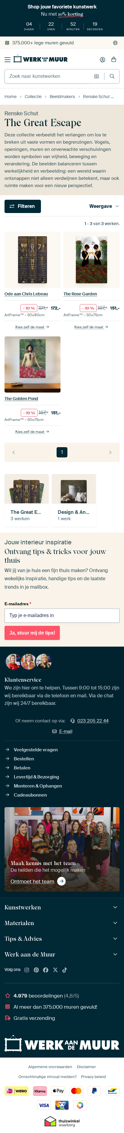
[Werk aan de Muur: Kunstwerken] (116, 907)
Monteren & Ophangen (38, 786)
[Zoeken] (112, 76)
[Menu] (7, 59)
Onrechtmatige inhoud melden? (47, 1076)
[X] (55, 970)
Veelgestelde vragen (36, 750)
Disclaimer (86, 1066)
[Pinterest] (36, 970)
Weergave (100, 206)
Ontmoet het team (32, 881)
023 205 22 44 (93, 721)
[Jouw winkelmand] (113, 59)
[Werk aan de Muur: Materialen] (116, 923)
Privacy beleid (93, 1076)
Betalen (22, 768)
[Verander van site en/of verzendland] (115, 43)
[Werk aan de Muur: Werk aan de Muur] (116, 954)
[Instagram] (26, 970)
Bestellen (24, 759)
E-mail (66, 731)
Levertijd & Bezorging (36, 777)
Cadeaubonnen (30, 795)
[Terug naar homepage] (41, 58)
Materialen (19, 923)
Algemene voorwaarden (50, 1066)
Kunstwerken (23, 907)
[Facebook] (45, 970)
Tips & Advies (23, 938)
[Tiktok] (64, 970)
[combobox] (48, 76)
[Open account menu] (102, 59)
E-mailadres (18, 603)
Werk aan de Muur (30, 954)
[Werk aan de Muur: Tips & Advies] (116, 939)
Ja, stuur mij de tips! (32, 632)
